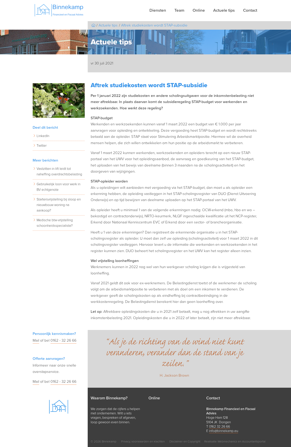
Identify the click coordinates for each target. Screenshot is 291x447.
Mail (36, 340)
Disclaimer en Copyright (184, 441)
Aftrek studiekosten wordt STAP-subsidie (154, 25)
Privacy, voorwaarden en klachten (143, 441)
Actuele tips (224, 10)
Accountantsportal (253, 441)
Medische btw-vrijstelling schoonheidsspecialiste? (55, 223)
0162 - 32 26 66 (63, 340)
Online (199, 10)
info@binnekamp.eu (223, 431)
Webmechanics (227, 441)
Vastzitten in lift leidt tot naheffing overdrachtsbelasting (59, 171)
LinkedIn (43, 136)
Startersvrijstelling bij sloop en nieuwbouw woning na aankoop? (59, 205)
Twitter (42, 146)
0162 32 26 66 (219, 426)
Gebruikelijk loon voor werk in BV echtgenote (58, 187)
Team (179, 10)
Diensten (157, 10)
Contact (250, 10)
